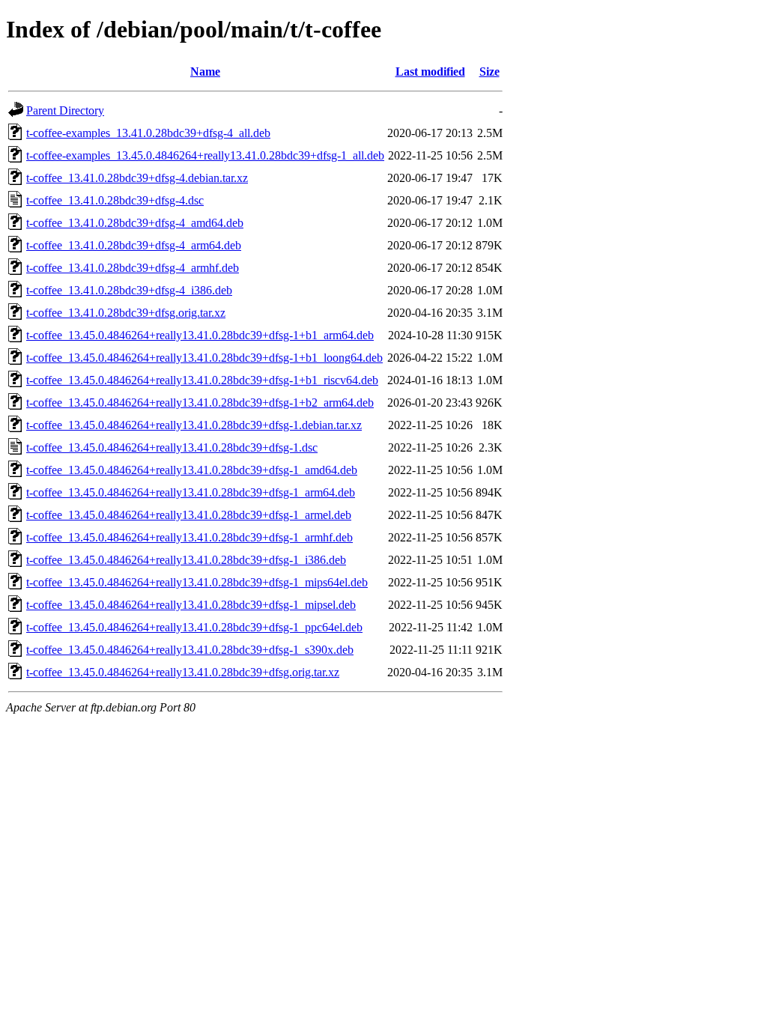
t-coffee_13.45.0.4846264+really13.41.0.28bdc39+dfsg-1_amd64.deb (191, 470)
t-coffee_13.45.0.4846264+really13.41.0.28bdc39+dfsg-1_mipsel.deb (191, 604)
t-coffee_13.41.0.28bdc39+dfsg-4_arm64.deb (133, 245)
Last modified (430, 71)
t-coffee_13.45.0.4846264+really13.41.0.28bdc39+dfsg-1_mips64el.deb (197, 582)
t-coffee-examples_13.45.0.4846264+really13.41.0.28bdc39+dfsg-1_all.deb (205, 155)
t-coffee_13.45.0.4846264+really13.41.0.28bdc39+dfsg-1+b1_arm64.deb (200, 335)
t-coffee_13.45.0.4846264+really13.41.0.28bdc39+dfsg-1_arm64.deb (190, 492)
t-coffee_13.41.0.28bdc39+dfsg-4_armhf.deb (132, 267)
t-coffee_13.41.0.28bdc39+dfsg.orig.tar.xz (125, 312)
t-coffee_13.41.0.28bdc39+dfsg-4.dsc (115, 200)
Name (205, 71)
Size (489, 71)
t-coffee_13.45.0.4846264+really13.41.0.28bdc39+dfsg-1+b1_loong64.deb (204, 357)
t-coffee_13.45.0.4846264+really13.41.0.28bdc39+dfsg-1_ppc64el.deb (194, 627)
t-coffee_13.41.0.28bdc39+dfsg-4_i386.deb (129, 290)
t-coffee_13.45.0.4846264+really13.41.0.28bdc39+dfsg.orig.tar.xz (182, 672)
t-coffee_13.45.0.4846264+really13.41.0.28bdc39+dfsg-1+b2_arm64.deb (200, 402)
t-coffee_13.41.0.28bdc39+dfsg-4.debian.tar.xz (137, 177)
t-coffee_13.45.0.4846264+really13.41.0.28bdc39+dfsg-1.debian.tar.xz (194, 425)
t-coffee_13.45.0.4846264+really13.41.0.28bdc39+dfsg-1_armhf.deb (189, 537)
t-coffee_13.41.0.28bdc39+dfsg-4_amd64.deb (134, 222)
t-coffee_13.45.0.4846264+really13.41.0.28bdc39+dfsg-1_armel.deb (188, 515)
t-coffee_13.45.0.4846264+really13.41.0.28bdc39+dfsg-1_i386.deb (186, 559)
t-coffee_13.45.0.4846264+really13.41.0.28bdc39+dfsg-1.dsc (172, 447)
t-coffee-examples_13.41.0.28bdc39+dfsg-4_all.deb (148, 133)
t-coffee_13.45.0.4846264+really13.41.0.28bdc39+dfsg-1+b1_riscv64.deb (202, 380)
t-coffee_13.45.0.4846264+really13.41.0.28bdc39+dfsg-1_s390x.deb (190, 649)
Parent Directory (65, 110)
